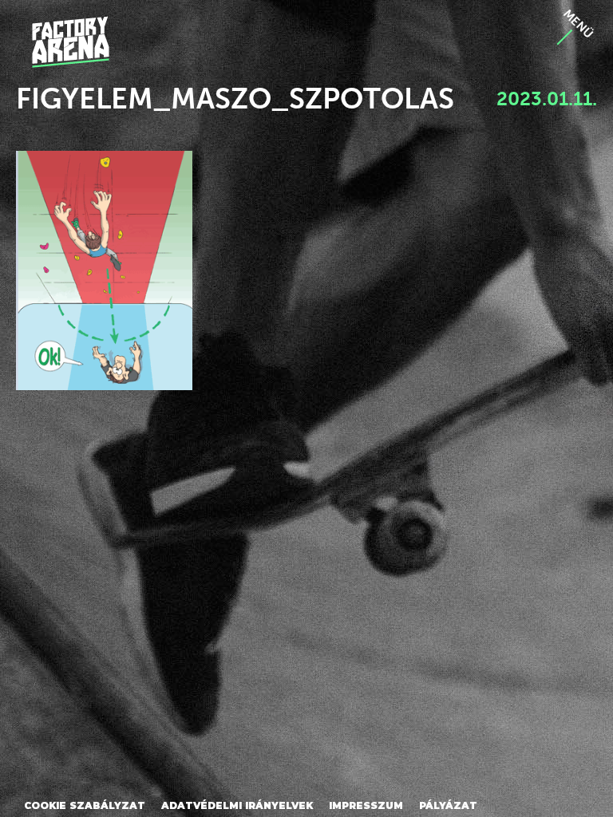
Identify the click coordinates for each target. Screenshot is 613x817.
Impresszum (366, 805)
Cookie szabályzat (84, 805)
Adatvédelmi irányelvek (237, 805)
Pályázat (448, 805)
